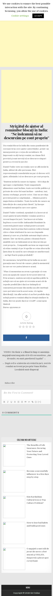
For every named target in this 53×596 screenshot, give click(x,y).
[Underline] (11, 402)
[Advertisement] (26, 40)
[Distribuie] (26, 338)
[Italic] (7, 402)
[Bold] (4, 402)
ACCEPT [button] (38, 16)
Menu (28, 587)
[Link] (32, 402)
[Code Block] (29, 402)
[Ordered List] (18, 402)
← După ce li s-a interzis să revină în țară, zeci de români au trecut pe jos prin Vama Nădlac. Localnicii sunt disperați (26, 366)
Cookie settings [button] (20, 15)
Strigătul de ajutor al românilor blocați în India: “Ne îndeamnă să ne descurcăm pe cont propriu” (26, 132)
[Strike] (14, 402)
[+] (39, 402)
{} (36, 402)
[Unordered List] (22, 402)
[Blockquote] (25, 402)
